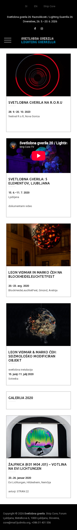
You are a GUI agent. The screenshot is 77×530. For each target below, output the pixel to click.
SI (26, 6)
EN (35, 6)
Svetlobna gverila (34, 513)
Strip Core (49, 6)
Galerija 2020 (20, 398)
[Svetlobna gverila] (38, 40)
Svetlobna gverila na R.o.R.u (35, 102)
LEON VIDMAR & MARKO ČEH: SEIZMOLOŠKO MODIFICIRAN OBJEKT (32, 356)
